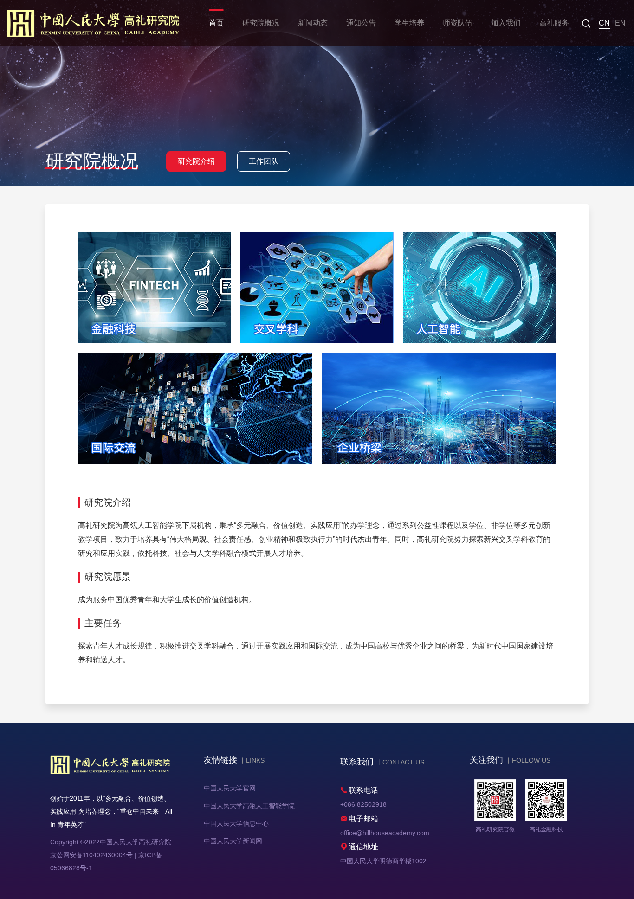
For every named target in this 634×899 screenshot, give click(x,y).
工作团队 (263, 161)
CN (604, 23)
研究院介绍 (196, 161)
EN (620, 23)
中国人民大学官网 (230, 788)
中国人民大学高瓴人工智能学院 (249, 805)
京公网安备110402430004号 (91, 855)
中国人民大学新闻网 (233, 841)
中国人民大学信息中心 (236, 823)
